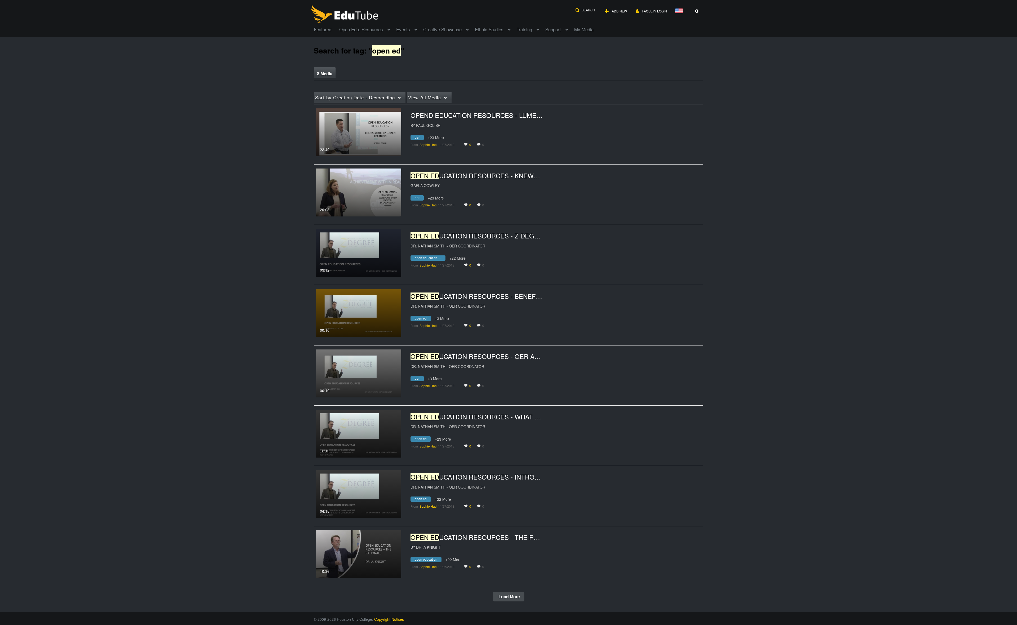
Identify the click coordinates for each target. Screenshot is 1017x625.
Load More (508, 596)
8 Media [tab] (324, 73)
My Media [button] (584, 29)
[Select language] (680, 11)
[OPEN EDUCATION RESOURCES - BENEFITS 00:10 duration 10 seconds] (358, 312)
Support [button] (553, 29)
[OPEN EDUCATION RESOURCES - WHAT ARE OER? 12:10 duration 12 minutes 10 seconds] (358, 433)
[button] (585, 10)
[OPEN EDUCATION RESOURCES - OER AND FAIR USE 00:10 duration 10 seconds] (358, 372)
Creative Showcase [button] (442, 29)
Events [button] (403, 29)
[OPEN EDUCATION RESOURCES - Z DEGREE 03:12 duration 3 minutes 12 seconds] (358, 252)
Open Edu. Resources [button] (361, 29)
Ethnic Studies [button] (489, 29)
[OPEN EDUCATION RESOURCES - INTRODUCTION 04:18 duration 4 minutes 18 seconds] (358, 493)
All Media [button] (424, 97)
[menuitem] (326, 29)
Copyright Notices (389, 619)
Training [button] (524, 29)
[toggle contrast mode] (696, 11)
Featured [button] (322, 29)
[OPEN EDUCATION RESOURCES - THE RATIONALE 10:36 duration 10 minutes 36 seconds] (358, 553)
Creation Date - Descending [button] (355, 97)
